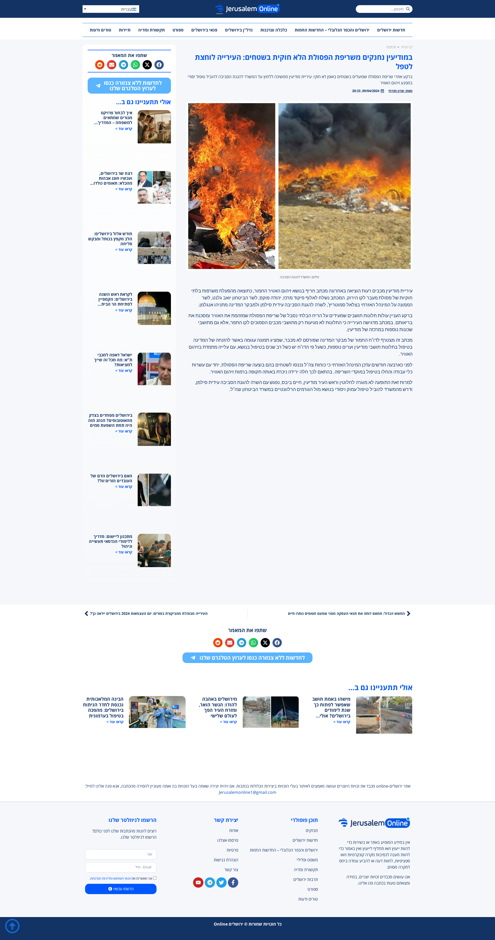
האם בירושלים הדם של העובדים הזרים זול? (111, 478)
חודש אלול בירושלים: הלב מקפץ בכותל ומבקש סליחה (110, 238)
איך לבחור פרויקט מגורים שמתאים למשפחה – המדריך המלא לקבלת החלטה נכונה (113, 117)
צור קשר (231, 869)
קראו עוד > (123, 128)
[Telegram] (210, 882)
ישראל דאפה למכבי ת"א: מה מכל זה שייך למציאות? (113, 360)
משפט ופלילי (307, 859)
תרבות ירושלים (305, 879)
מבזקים (312, 830)
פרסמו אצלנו (227, 840)
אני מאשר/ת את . (120, 878)
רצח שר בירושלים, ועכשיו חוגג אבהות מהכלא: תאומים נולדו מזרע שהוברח (113, 178)
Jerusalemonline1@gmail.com (247, 792)
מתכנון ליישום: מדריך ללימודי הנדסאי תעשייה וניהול (110, 541)
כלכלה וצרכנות (273, 30)
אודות (233, 830)
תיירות (124, 30)
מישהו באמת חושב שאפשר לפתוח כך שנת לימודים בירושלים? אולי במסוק (331, 707)
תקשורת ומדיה (151, 30)
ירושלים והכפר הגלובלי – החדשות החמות (332, 30)
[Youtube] (198, 882)
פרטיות (232, 850)
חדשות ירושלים (391, 30)
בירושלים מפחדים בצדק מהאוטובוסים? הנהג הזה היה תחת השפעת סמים (110, 420)
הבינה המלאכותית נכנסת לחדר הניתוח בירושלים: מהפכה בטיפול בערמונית (103, 707)
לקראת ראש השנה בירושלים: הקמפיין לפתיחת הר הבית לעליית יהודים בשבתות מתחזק (111, 299)
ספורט (178, 30)
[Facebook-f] (233, 882)
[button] (110, 9)
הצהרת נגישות (226, 859)
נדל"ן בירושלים (239, 30)
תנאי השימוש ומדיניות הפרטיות (110, 878)
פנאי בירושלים (204, 30)
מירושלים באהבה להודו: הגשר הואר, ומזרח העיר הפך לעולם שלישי (218, 707)
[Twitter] (221, 882)
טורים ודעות (100, 30)
